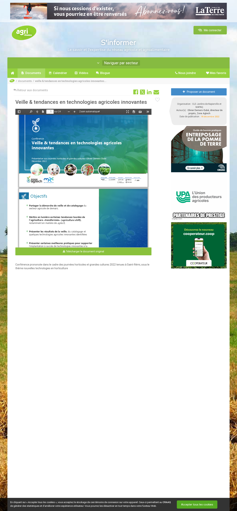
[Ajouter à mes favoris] (157, 100)
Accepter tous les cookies (197, 504)
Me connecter (212, 30)
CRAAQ (167, 502)
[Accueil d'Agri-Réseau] (24, 32)
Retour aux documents (32, 90)
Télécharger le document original (84, 251)
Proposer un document (201, 91)
